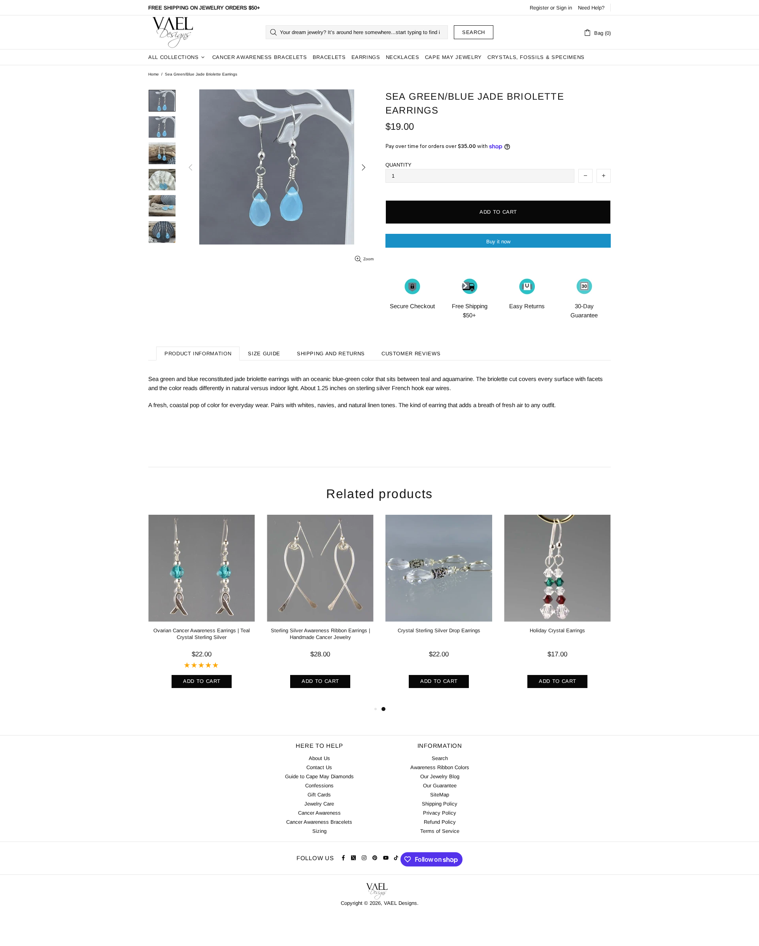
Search (473, 32)
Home (153, 74)
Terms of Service (439, 831)
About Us (319, 758)
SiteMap (439, 795)
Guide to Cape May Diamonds (319, 776)
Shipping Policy (439, 804)
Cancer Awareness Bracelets (319, 822)
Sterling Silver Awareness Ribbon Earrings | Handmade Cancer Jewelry (320, 634)
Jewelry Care (319, 804)
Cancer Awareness (319, 813)
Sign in (564, 8)
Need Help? (591, 8)
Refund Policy (440, 822)
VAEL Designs (172, 32)
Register (539, 8)
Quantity (398, 165)
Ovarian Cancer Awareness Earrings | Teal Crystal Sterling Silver (201, 634)
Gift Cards (319, 795)
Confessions (319, 786)
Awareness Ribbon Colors (439, 767)
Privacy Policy (439, 813)
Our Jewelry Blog (439, 776)
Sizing (319, 831)
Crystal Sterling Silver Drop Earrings (439, 630)
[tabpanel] (439, 609)
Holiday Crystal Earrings (557, 630)
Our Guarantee (440, 786)
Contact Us (319, 767)
